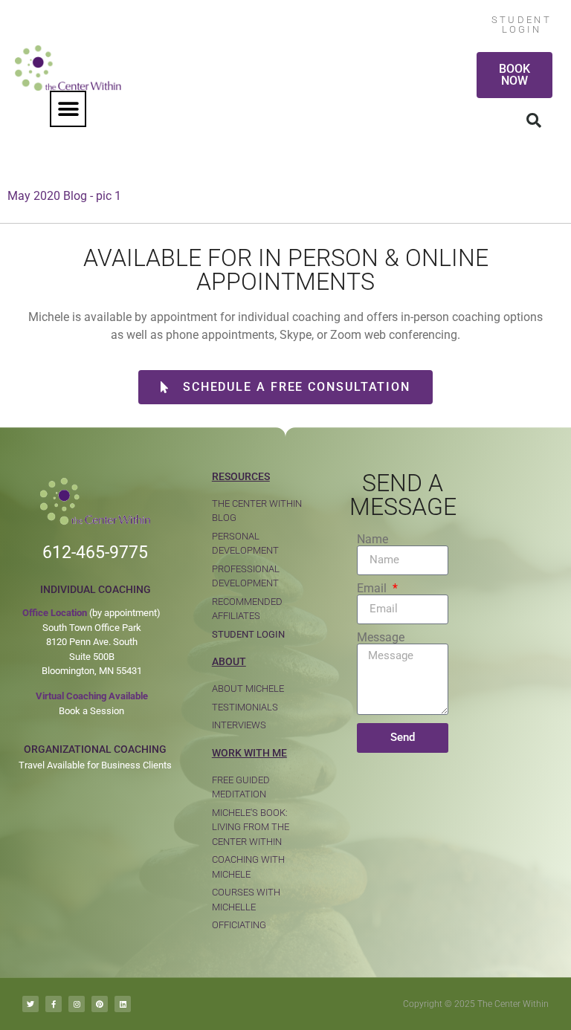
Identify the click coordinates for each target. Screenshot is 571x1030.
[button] (68, 109)
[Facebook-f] (53, 1004)
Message (380, 638)
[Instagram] (76, 1004)
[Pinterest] (99, 1004)
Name (372, 539)
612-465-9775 (95, 552)
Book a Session (91, 710)
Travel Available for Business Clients (95, 765)
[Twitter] (30, 1004)
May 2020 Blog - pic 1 (64, 196)
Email (373, 589)
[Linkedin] (122, 1004)
